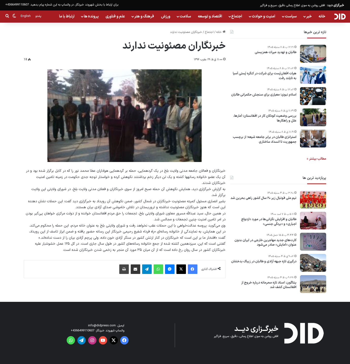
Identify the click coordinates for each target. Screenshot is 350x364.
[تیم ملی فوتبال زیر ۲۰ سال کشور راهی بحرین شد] (313, 199)
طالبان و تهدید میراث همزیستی (275, 52)
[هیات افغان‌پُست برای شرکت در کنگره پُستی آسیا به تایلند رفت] (313, 75)
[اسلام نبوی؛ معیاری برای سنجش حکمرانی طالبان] (313, 96)
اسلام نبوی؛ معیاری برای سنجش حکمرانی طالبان (263, 94)
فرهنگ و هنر (144, 16)
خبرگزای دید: (335, 5)
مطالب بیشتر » (316, 158)
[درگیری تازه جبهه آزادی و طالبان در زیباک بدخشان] (313, 263)
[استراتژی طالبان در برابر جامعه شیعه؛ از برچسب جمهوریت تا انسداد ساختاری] (313, 138)
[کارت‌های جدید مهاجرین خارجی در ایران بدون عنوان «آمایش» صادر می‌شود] (313, 242)
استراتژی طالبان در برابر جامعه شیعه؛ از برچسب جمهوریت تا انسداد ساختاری (264, 139)
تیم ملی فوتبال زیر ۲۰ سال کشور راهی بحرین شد (263, 198)
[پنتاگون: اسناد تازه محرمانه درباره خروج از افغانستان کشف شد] (313, 284)
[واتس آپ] (158, 269)
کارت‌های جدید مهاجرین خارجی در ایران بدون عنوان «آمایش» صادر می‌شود (265, 242)
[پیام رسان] (170, 269)
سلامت (185, 16)
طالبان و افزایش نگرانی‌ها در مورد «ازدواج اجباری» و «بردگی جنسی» (268, 221)
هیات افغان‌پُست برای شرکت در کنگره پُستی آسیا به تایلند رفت (264, 76)
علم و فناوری (115, 16)
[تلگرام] (147, 269)
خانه (322, 16)
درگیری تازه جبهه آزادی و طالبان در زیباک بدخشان (263, 261)
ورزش (165, 16)
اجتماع (236, 16)
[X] (181, 269)
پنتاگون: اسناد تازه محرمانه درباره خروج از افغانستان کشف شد (268, 285)
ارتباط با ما (67, 16)
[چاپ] (124, 269)
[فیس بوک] (192, 269)
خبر (309, 16)
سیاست (291, 16)
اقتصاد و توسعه (210, 16)
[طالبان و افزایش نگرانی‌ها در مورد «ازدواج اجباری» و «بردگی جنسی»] (313, 220)
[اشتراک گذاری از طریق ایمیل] (135, 269)
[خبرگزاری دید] (339, 16)
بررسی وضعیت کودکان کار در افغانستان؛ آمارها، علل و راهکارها (264, 118)
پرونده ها (91, 16)
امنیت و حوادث (263, 16)
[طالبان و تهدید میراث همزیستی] (313, 54)
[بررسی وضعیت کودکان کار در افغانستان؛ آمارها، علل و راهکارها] (313, 117)
